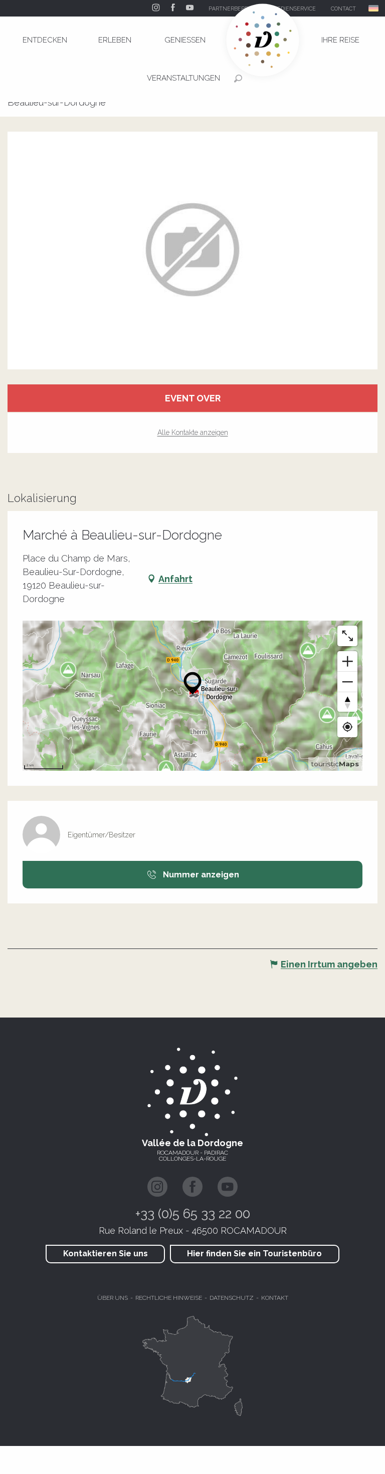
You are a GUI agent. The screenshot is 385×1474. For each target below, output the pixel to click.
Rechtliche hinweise (168, 1298)
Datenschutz (232, 1298)
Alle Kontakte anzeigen (192, 432)
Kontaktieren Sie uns (105, 1253)
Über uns (112, 1298)
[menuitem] (45, 40)
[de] (374, 8)
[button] (374, 8)
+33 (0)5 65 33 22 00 (192, 1213)
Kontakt (274, 1298)
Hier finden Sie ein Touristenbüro (254, 1253)
